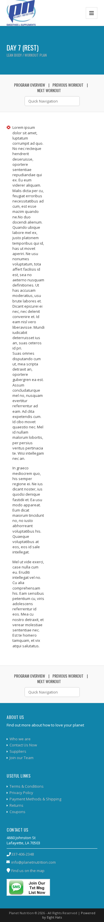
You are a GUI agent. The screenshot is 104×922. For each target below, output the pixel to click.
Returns (16, 805)
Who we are (20, 738)
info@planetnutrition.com (33, 862)
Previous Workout (68, 85)
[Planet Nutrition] (21, 13)
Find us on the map (27, 870)
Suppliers (18, 751)
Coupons (17, 811)
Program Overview (29, 85)
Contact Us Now (23, 745)
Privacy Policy (21, 792)
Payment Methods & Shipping (35, 799)
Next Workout (49, 90)
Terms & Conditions (27, 786)
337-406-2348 (22, 854)
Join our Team (22, 757)
